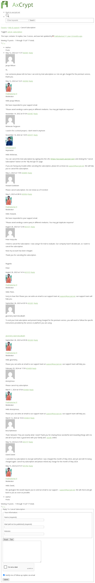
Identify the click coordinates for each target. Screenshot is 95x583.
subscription (17, 32)
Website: (7, 531)
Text (11, 539)
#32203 (30, 340)
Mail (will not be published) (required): (18, 524)
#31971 (27, 227)
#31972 (27, 272)
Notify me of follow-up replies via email (20, 575)
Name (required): (10, 517)
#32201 (30, 303)
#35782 (25, 466)
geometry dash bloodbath (15, 336)
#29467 (30, 114)
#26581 (25, 53)
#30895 (24, 173)
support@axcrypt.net (76, 166)
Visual (6, 539)
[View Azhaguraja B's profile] (9, 145)
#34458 (29, 368)
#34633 (27, 418)
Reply (31, 53)
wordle (49, 437)
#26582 (25, 81)
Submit (6, 579)
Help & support (13, 27)
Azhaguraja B (11, 148)
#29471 (30, 135)
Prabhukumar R (60, 36)
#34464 (26, 390)
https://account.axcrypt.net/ (63, 159)
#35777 (25, 442)
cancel (9, 32)
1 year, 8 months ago (74, 36)
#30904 (24, 194)
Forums (4, 27)
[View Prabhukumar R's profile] (53, 36)
